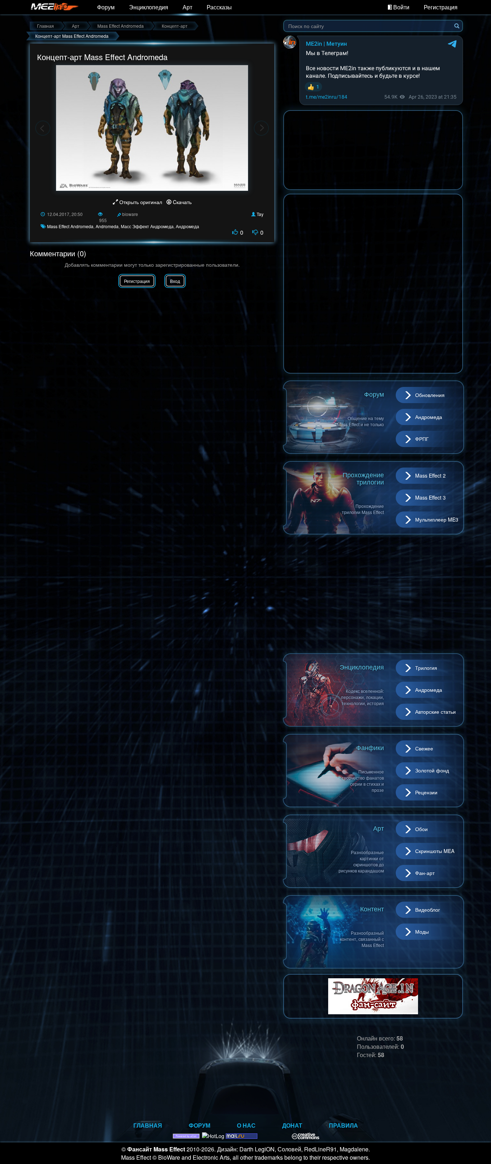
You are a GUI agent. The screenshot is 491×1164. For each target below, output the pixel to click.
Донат (292, 1125)
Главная (147, 1125)
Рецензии (426, 792)
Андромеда (187, 226)
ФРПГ (422, 438)
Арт (187, 7)
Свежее (424, 748)
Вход (175, 281)
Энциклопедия (148, 7)
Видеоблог (427, 909)
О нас (246, 1125)
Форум (106, 7)
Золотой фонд (432, 770)
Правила (343, 1125)
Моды (422, 931)
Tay (260, 214)
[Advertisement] (373, 593)
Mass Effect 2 (430, 475)
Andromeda (107, 226)
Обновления (430, 394)
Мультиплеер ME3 (436, 519)
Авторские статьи (435, 711)
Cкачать (181, 202)
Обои (421, 829)
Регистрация (441, 7)
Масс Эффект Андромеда (147, 226)
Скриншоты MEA (434, 850)
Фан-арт (425, 872)
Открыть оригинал (141, 202)
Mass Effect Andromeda (70, 226)
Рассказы (219, 7)
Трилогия (426, 667)
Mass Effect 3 (430, 497)
